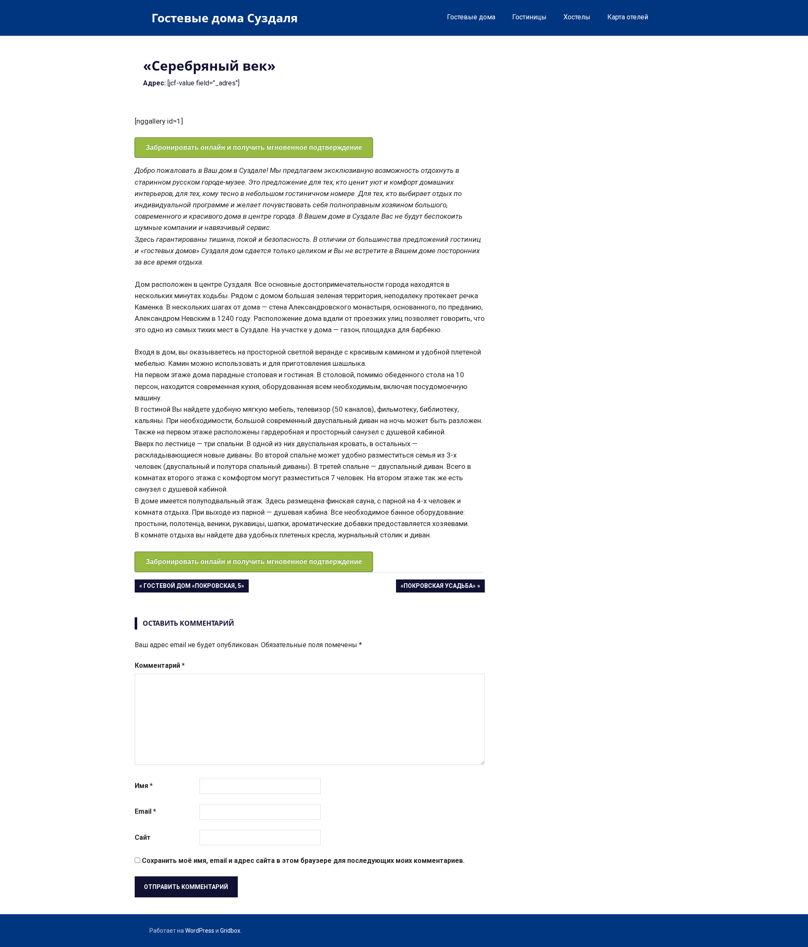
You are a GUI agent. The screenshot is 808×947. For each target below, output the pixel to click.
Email (145, 811)
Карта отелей (627, 17)
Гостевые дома (471, 17)
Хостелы (576, 17)
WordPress (199, 930)
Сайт (143, 837)
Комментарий (160, 665)
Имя (144, 786)
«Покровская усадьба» (438, 587)
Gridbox (230, 930)
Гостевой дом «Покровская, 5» (193, 587)
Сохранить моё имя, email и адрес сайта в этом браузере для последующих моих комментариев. (303, 861)
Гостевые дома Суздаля (225, 18)
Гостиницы (529, 17)
